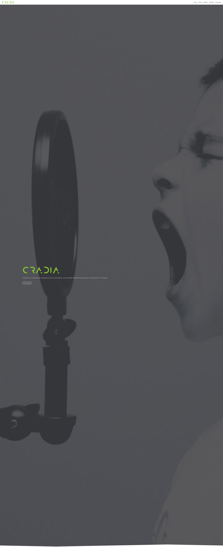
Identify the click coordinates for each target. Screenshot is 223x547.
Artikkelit (205, 2)
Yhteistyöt (211, 2)
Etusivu (195, 2)
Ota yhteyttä (218, 2)
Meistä (200, 2)
